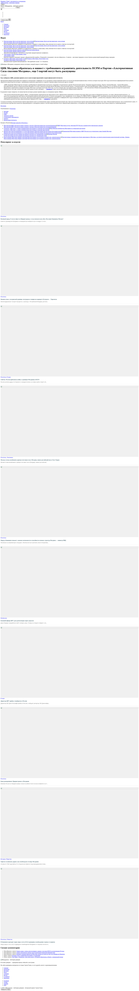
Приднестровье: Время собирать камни (14, 50)
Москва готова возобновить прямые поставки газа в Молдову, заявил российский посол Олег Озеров (30, 460)
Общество (9, 859)
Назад (2, 21)
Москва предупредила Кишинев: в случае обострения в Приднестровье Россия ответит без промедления (32, 131)
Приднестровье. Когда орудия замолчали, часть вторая (19, 41)
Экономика (10, 457)
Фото (5, 28)
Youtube (6, 983)
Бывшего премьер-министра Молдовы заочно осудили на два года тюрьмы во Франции (40, 954)
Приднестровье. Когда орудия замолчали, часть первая (19, 45)
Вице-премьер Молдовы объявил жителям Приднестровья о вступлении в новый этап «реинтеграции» (32, 137)
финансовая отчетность (10, 120)
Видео (5, 31)
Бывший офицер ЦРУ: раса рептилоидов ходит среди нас (17, 620)
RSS (5, 985)
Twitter (5, 982)
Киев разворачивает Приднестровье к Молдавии (15, 781)
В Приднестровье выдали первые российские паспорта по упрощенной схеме (25, 134)
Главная (6, 24)
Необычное (4, 618)
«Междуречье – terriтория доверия (10, 2)
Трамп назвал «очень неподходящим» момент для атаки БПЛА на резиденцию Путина (40, 951)
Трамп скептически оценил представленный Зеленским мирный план (35, 952)
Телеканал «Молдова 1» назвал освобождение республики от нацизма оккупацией (26, 128)
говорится (49, 89)
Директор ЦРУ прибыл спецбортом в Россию (14, 701)
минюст (6, 118)
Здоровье (6, 30)
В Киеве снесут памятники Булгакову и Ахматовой (26, 955)
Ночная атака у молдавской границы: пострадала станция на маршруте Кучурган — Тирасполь (29, 299)
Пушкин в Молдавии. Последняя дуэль (14, 58)
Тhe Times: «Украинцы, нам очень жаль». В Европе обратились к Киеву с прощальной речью (37, 957)
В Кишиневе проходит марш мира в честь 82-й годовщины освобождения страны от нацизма (28, 942)
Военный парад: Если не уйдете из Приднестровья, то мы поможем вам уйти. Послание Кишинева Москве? (32, 219)
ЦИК (5, 114)
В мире (9, 377)
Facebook (6, 981)
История (6, 27)
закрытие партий (8, 115)
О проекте (6, 33)
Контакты (6, 34)
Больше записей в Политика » (20, 122)
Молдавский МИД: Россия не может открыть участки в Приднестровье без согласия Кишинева (30, 125)
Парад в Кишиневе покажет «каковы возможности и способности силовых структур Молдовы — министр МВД (33, 540)
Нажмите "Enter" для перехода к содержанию (13, 1)
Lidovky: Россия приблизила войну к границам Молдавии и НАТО (20, 379)
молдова (6, 111)
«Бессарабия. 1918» (9, 54)
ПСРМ (6, 112)
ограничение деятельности (11, 117)
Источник (3, 106)
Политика (6, 25)
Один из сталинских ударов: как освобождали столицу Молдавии (20, 861)
